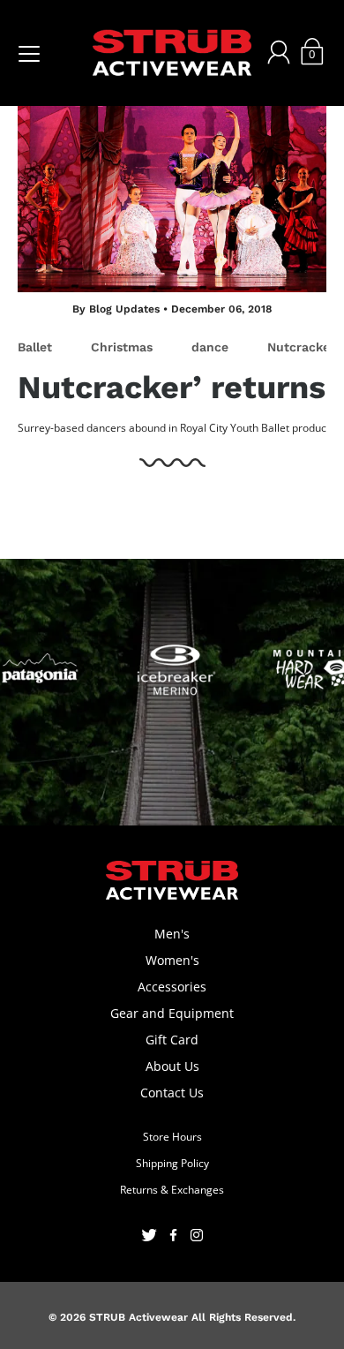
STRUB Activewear (138, 1317)
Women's (172, 960)
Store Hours (172, 1136)
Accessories (172, 986)
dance (209, 347)
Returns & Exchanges (172, 1189)
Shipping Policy (172, 1163)
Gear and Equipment (172, 1013)
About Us (172, 1066)
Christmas (122, 347)
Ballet (35, 347)
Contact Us (172, 1092)
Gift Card (172, 1039)
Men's (172, 933)
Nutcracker (301, 347)
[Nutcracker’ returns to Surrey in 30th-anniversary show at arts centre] (172, 190)
